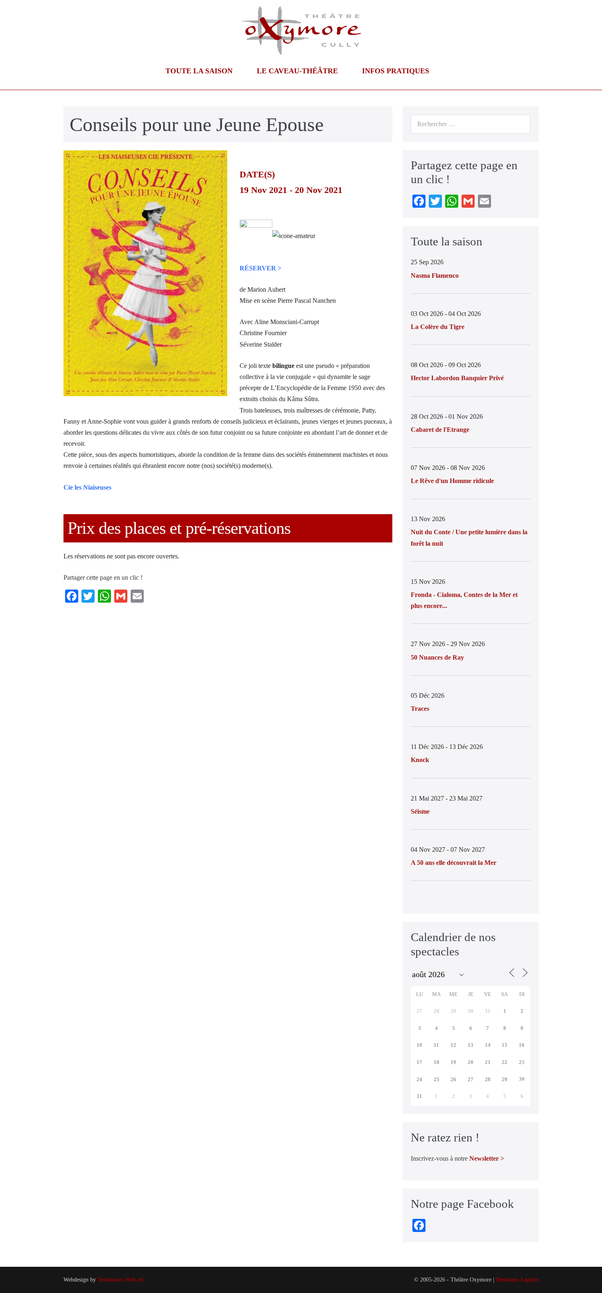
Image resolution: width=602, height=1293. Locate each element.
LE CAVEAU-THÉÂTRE (298, 71)
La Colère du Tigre (437, 326)
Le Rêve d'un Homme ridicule (452, 480)
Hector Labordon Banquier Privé (457, 377)
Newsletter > (486, 1158)
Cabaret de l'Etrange (440, 429)
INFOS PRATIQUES (396, 71)
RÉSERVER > (260, 268)
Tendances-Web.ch (120, 1280)
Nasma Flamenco (435, 275)
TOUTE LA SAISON (200, 71)
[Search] (519, 124)
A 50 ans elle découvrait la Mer (453, 862)
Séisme (420, 811)
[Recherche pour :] (470, 123)
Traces (420, 708)
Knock (420, 759)
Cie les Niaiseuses (87, 487)
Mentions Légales (517, 1280)
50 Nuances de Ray (437, 657)
